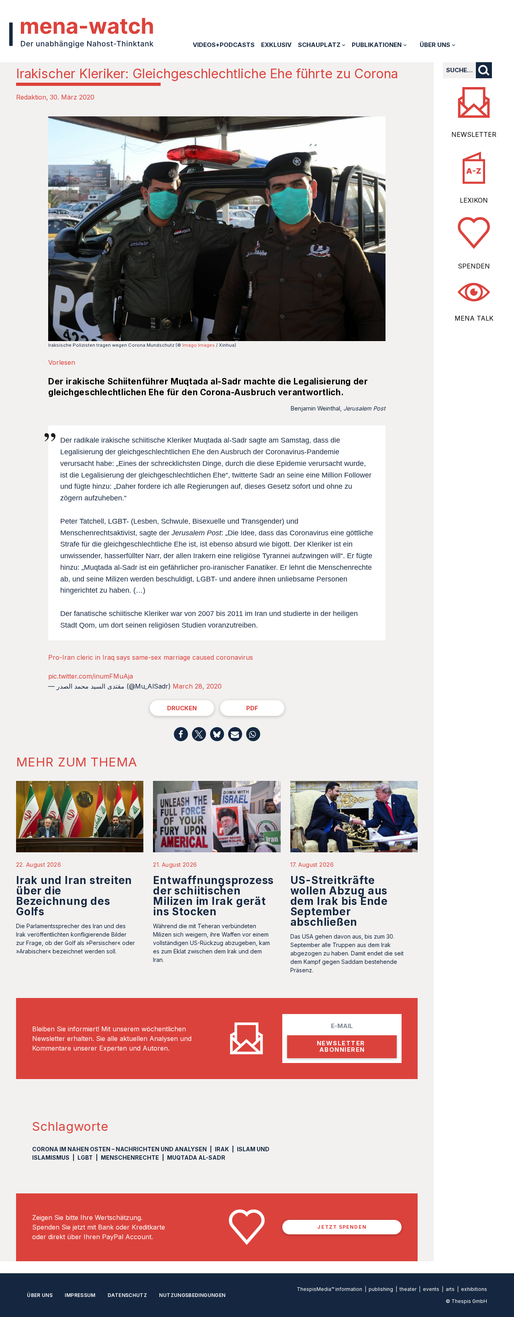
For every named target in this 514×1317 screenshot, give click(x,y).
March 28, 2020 (197, 686)
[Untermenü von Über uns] (453, 45)
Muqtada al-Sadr (196, 1157)
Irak (222, 1149)
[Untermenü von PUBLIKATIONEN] (405, 45)
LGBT (85, 1157)
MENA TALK (474, 318)
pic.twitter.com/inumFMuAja (90, 676)
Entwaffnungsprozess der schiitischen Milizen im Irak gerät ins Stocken (213, 896)
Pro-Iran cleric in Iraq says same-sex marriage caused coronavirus (150, 657)
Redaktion (31, 97)
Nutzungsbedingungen (192, 1295)
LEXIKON (474, 200)
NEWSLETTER (473, 134)
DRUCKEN (182, 708)
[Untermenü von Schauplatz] (343, 45)
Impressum (80, 1295)
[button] (181, 734)
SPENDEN (474, 266)
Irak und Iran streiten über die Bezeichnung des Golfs (74, 896)
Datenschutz (127, 1295)
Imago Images (198, 345)
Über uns (40, 1295)
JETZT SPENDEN (342, 1227)
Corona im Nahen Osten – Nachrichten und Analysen (119, 1149)
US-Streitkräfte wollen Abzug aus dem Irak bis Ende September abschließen (339, 901)
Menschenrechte (130, 1157)
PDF (252, 708)
